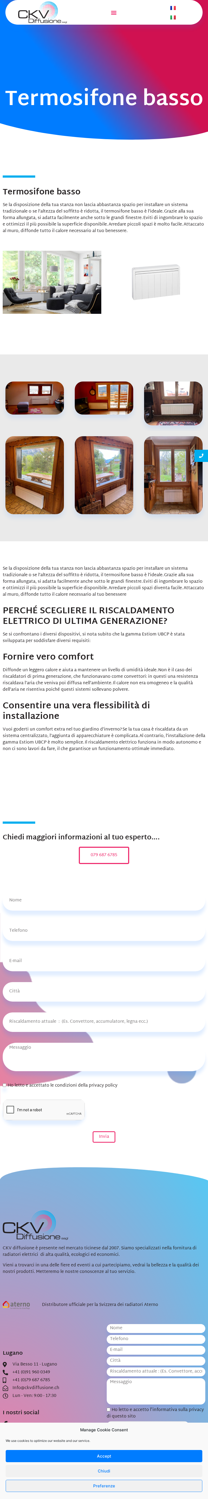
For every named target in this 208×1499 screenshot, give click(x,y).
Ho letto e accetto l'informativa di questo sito (155, 1413)
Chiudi (104, 1471)
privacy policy (103, 1086)
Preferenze (104, 1485)
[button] (113, 12)
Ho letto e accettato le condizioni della (63, 1086)
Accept (104, 1456)
